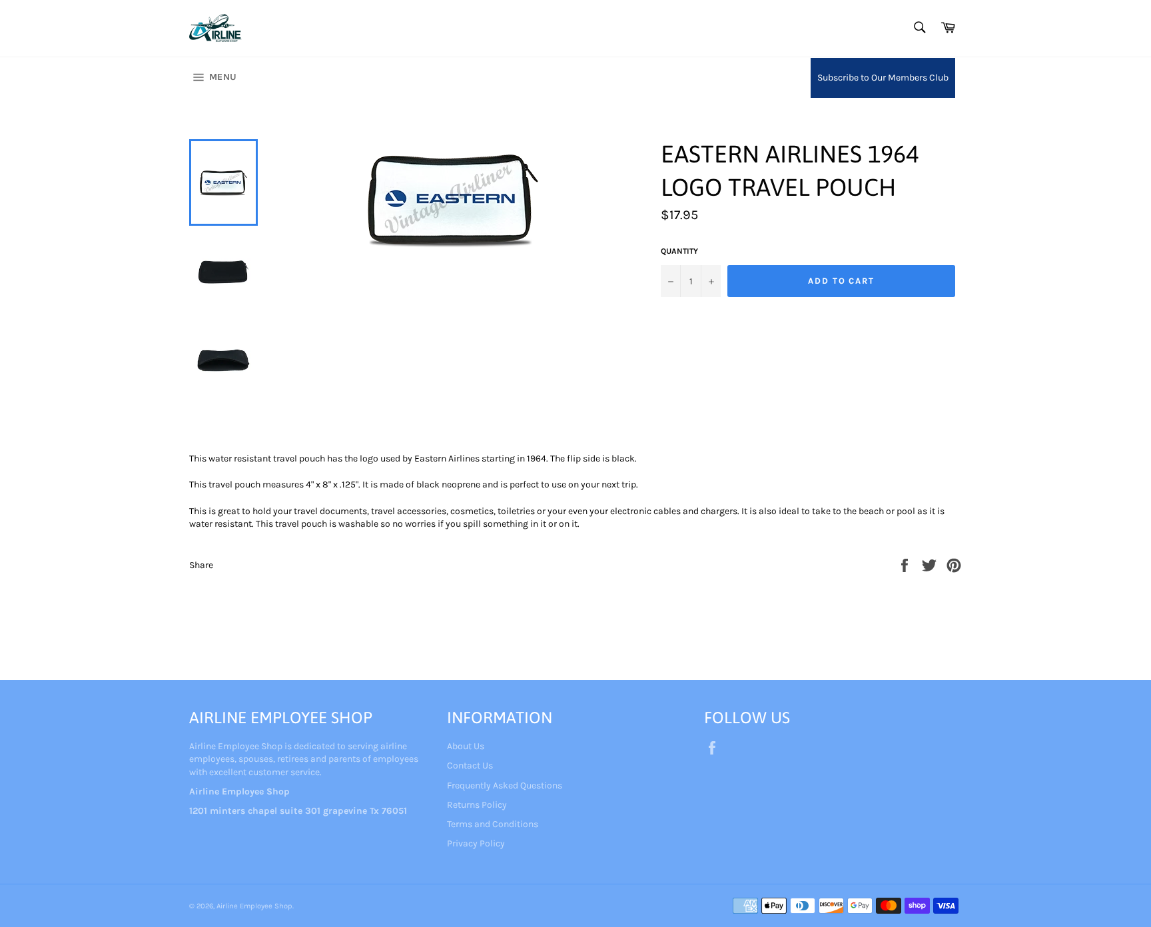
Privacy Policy (476, 843)
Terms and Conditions (492, 824)
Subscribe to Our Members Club (883, 77)
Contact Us (470, 765)
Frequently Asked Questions (504, 785)
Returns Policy (477, 804)
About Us (465, 746)
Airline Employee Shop (254, 906)
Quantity (679, 251)
